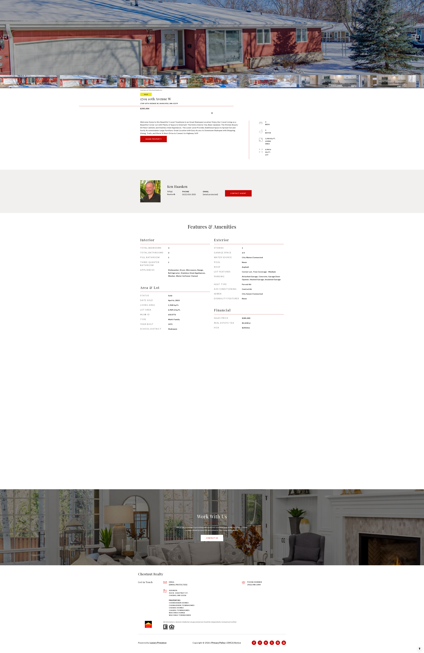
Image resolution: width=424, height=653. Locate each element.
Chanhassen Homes (178, 603)
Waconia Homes (177, 613)
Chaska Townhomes (179, 610)
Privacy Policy (218, 643)
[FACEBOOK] (254, 643)
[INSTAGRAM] (260, 643)
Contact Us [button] (212, 538)
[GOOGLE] (278, 643)
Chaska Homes (176, 608)
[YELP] (272, 643)
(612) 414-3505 (189, 194)
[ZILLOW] (284, 643)
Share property (154, 139)
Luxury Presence (158, 643)
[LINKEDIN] (266, 643)
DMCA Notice (234, 643)
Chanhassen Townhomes (181, 605)
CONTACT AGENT (238, 193)
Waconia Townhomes (180, 615)
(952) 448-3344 (254, 584)
